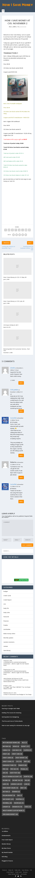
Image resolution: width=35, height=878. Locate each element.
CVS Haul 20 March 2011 (11, 325)
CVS (4, 604)
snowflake (19, 803)
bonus (16, 746)
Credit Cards (7, 595)
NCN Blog (4, 856)
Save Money (7, 650)
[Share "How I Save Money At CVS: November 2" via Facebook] (5, 230)
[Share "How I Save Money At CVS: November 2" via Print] (29, 230)
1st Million (5, 831)
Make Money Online (13, 874)
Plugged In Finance (7, 861)
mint (23, 788)
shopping (20, 799)
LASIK (5, 784)
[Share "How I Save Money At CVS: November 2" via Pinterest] (16, 230)
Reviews (25, 872)
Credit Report (7, 600)
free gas (14, 769)
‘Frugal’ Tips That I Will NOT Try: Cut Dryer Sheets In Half (16, 687)
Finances (6, 621)
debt (27, 761)
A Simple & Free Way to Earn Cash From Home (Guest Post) (15, 680)
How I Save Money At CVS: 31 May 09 (14, 277)
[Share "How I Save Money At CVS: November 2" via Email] (26, 230)
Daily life (6, 608)
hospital (28, 776)
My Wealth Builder (7, 852)
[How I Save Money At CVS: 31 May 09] (17, 266)
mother (6, 791)
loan (26, 784)
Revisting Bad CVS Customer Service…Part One (16, 349)
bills (24, 742)
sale (19, 795)
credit (6, 754)
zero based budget (10, 814)
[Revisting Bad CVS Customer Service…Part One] (17, 338)
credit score (8, 761)
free (5, 769)
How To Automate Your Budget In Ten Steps (18, 694)
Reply (21, 383)
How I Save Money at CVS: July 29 (13, 301)
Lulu (4, 660)
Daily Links (6, 612)
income (6, 780)
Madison (6, 693)
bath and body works (11, 742)
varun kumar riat (8, 678)
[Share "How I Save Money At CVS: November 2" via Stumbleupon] (22, 230)
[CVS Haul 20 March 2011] (17, 314)
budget (5, 591)
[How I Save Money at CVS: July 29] (17, 290)
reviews (5, 646)
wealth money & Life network (13, 810)
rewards (16, 791)
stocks (12, 368)
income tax (17, 780)
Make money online (9, 633)
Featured (6, 616)
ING (27, 780)
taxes (27, 807)
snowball (7, 803)
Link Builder (6, 629)
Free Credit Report (7, 840)
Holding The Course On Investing (11, 713)
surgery (6, 807)
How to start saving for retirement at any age (15, 725)
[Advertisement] (17, 199)
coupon (27, 750)
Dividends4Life (6, 835)
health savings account (12, 776)
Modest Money (6, 844)
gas (5, 773)
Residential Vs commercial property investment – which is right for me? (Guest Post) (16, 663)
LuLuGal (13, 418)
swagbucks (17, 807)
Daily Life (10, 870)
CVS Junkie (14, 390)
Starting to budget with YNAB (11, 708)
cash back (16, 750)
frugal (24, 769)
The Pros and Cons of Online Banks (12, 721)
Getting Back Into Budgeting (10, 717)
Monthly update (8, 638)
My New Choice (6, 848)
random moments (8, 642)
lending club (16, 784)
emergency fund (9, 765)
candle (6, 750)
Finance (5, 669)
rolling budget (9, 795)
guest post (15, 773)
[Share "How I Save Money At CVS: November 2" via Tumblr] (12, 230)
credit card (17, 754)
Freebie (5, 625)
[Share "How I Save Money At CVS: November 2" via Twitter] (9, 230)
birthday (6, 746)
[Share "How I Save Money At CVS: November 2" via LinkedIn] (19, 230)
